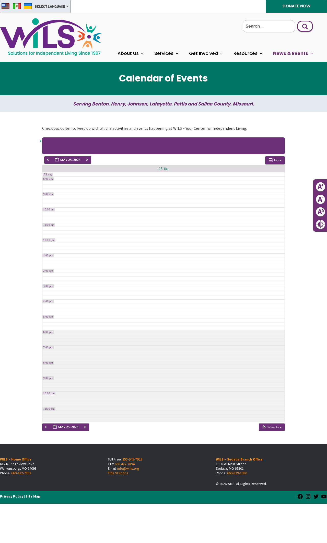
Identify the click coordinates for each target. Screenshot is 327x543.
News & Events (290, 53)
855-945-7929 (132, 459)
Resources (245, 53)
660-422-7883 (21, 473)
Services (163, 53)
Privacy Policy (11, 496)
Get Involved (203, 53)
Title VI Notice (118, 473)
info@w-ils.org (128, 468)
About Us (128, 53)
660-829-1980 (237, 473)
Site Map (33, 496)
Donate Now (296, 6)
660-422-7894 (125, 464)
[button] (271, 427)
